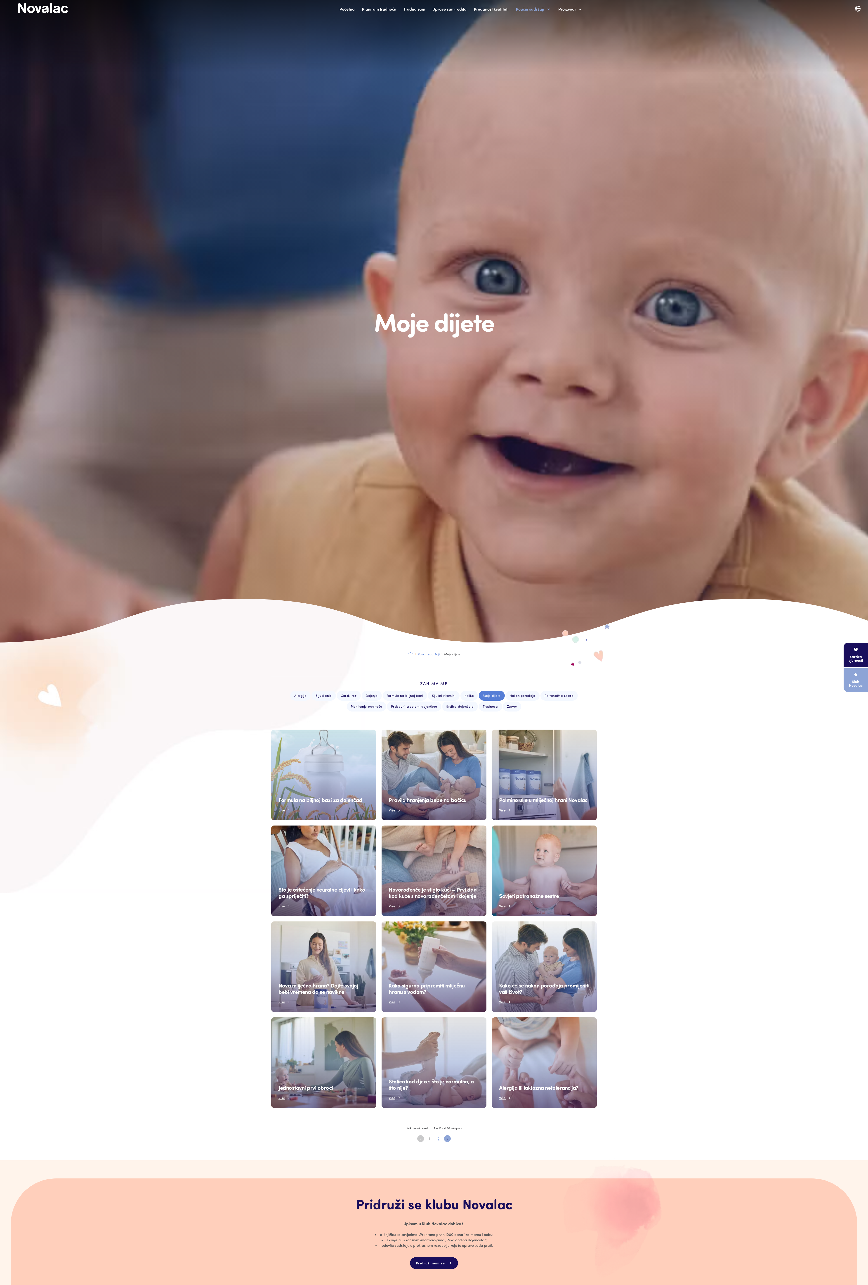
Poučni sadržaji (530, 9)
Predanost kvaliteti (491, 9)
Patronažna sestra (559, 695)
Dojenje (372, 695)
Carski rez (349, 695)
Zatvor (512, 706)
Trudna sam (414, 9)
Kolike (469, 695)
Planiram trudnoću (379, 9)
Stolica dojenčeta (460, 706)
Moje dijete (492, 695)
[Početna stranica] (43, 8)
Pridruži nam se (430, 1263)
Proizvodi (567, 9)
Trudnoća (490, 706)
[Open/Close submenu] (548, 9)
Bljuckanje (324, 695)
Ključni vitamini (443, 695)
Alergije (300, 695)
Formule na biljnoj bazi (405, 695)
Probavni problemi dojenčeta (414, 706)
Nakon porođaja (522, 695)
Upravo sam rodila (449, 9)
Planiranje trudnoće (366, 706)
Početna (347, 9)
